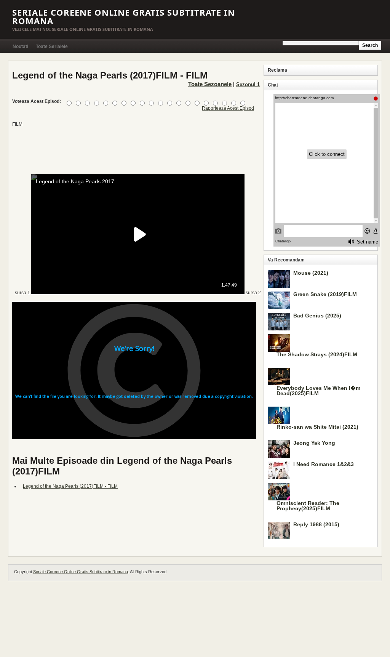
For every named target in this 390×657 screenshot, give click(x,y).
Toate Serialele (52, 46)
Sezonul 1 (248, 84)
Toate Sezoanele (210, 84)
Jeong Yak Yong (314, 443)
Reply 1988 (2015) (316, 524)
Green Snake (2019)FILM (325, 294)
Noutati (20, 46)
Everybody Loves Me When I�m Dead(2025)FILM (318, 390)
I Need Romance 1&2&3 (323, 464)
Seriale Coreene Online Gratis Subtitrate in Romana (123, 16)
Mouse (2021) (310, 273)
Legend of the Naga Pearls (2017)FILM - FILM (70, 486)
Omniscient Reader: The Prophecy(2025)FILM (308, 505)
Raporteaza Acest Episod (228, 108)
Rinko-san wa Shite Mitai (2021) (317, 427)
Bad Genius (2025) (317, 315)
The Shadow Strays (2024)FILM (317, 354)
